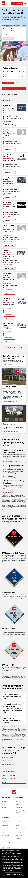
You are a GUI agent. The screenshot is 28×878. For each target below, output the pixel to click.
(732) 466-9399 (7, 290)
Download (8, 492)
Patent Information (7, 829)
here (15, 677)
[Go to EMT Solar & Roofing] (21, 132)
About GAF (4, 801)
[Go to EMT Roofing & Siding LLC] (21, 276)
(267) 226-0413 (7, 194)
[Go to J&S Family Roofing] (21, 180)
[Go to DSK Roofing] (21, 205)
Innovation (5, 811)
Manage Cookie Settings (13, 874)
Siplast (17, 825)
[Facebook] (9, 843)
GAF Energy (19, 832)
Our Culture (19, 807)
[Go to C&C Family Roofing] (21, 300)
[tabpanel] (14, 34)
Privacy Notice (11, 870)
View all (4, 782)
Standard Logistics (21, 829)
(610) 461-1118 (7, 169)
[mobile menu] (25, 3)
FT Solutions (19, 838)
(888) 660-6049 (7, 242)
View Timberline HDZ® (11, 461)
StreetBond (19, 835)
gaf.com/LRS (22, 677)
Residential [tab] (5, 25)
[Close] (26, 850)
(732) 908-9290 (7, 338)
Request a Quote (9, 124)
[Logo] (3, 4)
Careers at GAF (20, 801)
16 (19, 348)
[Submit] (23, 70)
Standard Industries (7, 814)
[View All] (10, 115)
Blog (3, 832)
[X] (12, 843)
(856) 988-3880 (7, 265)
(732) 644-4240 (7, 146)
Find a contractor (17, 3)
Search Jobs (19, 804)
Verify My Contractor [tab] (21, 25)
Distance (5, 74)
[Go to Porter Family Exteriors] (21, 157)
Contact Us (5, 825)
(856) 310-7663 (7, 217)
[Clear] (19, 70)
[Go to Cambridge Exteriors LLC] (21, 253)
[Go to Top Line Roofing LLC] (21, 228)
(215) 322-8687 (7, 315)
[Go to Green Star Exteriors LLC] (21, 107)
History (3, 804)
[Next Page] (21, 347)
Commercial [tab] (13, 25)
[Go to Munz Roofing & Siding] (21, 325)
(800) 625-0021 (7, 121)
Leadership (5, 807)
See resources (9, 476)
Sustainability (5, 817)
